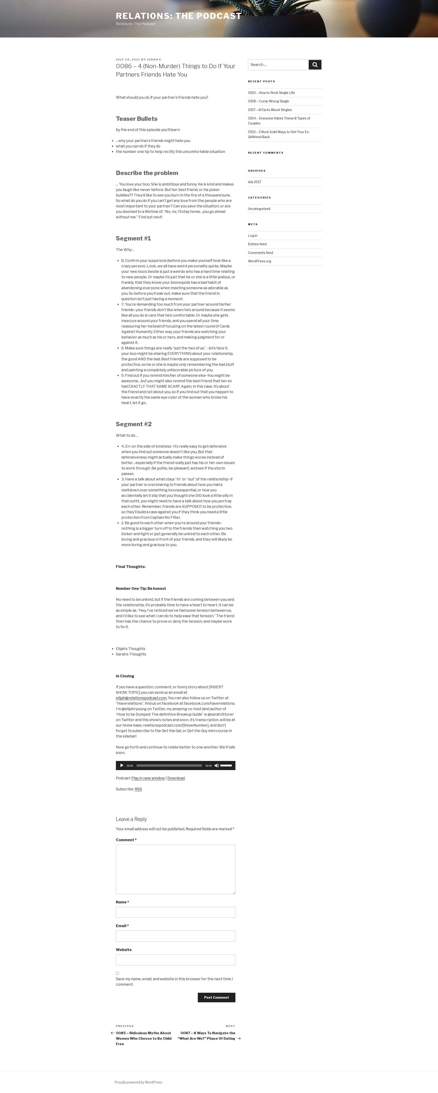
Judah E (154, 59)
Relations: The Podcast (179, 16)
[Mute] (216, 765)
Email (122, 926)
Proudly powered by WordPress (138, 1082)
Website (124, 950)
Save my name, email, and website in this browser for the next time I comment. (174, 982)
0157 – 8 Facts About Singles (270, 110)
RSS (138, 789)
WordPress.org (259, 261)
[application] (175, 765)
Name (122, 902)
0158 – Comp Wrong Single (268, 101)
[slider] (226, 765)
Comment (126, 840)
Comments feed (260, 253)
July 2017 (254, 182)
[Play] (122, 765)
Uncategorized (259, 209)
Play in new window (148, 778)
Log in (252, 235)
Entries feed (257, 244)
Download (176, 778)
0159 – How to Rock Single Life (271, 93)
